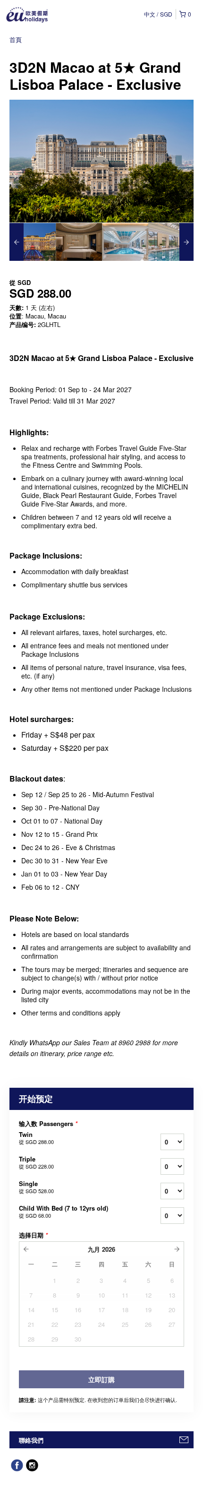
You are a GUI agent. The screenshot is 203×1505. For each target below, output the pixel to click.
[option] (32, 242)
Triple (36, 1162)
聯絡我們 (31, 1440)
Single (36, 1187)
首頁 (15, 39)
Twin (36, 1137)
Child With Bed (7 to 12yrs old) (63, 1211)
